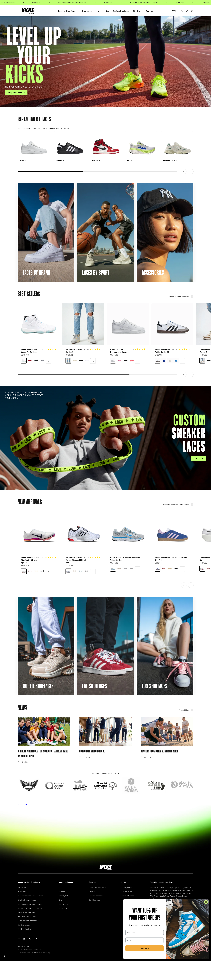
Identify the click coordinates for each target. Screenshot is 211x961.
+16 (93, 361)
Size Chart (137, 11)
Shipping (62, 892)
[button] (4, 956)
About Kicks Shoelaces (97, 887)
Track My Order (64, 896)
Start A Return (64, 904)
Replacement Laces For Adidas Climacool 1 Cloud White (76, 560)
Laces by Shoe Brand (66, 11)
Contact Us (63, 908)
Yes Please (144, 948)
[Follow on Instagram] (24, 938)
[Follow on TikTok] (35, 938)
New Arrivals (22, 887)
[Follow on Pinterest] (30, 938)
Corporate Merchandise (92, 751)
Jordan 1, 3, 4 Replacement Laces (30, 904)
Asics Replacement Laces (27, 921)
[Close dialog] (206, 902)
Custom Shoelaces (121, 11)
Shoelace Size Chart (25, 929)
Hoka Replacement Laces (27, 916)
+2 (48, 361)
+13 (48, 571)
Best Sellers (22, 892)
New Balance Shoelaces (26, 912)
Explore (197, 458)
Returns (61, 900)
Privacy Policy (126, 887)
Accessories (103, 11)
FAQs (60, 887)
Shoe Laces (87, 11)
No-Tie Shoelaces (24, 925)
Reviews (149, 11)
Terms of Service (127, 896)
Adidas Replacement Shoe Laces (30, 908)
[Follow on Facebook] (19, 938)
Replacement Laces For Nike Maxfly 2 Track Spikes (31, 560)
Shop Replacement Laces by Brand (30, 896)
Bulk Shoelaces (94, 900)
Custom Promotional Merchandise (159, 751)
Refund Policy (126, 892)
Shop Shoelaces (15, 92)
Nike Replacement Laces (27, 900)
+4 (93, 571)
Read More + (22, 804)
